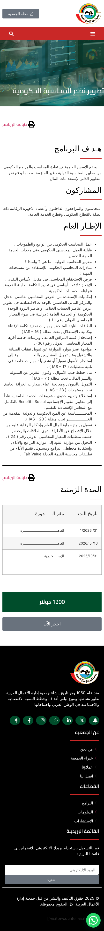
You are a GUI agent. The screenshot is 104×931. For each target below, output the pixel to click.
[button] (93, 34)
